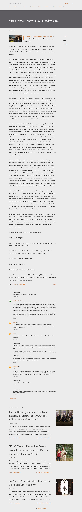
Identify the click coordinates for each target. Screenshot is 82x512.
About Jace (47, 6)
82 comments (16, 503)
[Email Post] (24, 284)
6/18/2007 (15, 362)
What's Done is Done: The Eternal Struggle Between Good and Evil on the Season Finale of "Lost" (28, 450)
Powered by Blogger (41, 508)
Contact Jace (62, 6)
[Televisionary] (15, 4)
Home (10, 6)
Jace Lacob (15, 366)
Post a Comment (12, 398)
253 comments (16, 437)
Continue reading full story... (44, 437)
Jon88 (14, 322)
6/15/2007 (15, 296)
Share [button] (64, 35)
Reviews (16, 6)
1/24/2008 (15, 394)
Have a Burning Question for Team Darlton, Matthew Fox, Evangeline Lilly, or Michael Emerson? (28, 415)
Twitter (39, 6)
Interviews (24, 6)
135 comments (16, 472)
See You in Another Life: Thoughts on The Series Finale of (30, 482)
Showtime (65, 44)
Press (54, 6)
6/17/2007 (15, 339)
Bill (13, 333)
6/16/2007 (15, 329)
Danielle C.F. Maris (17, 300)
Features (32, 6)
